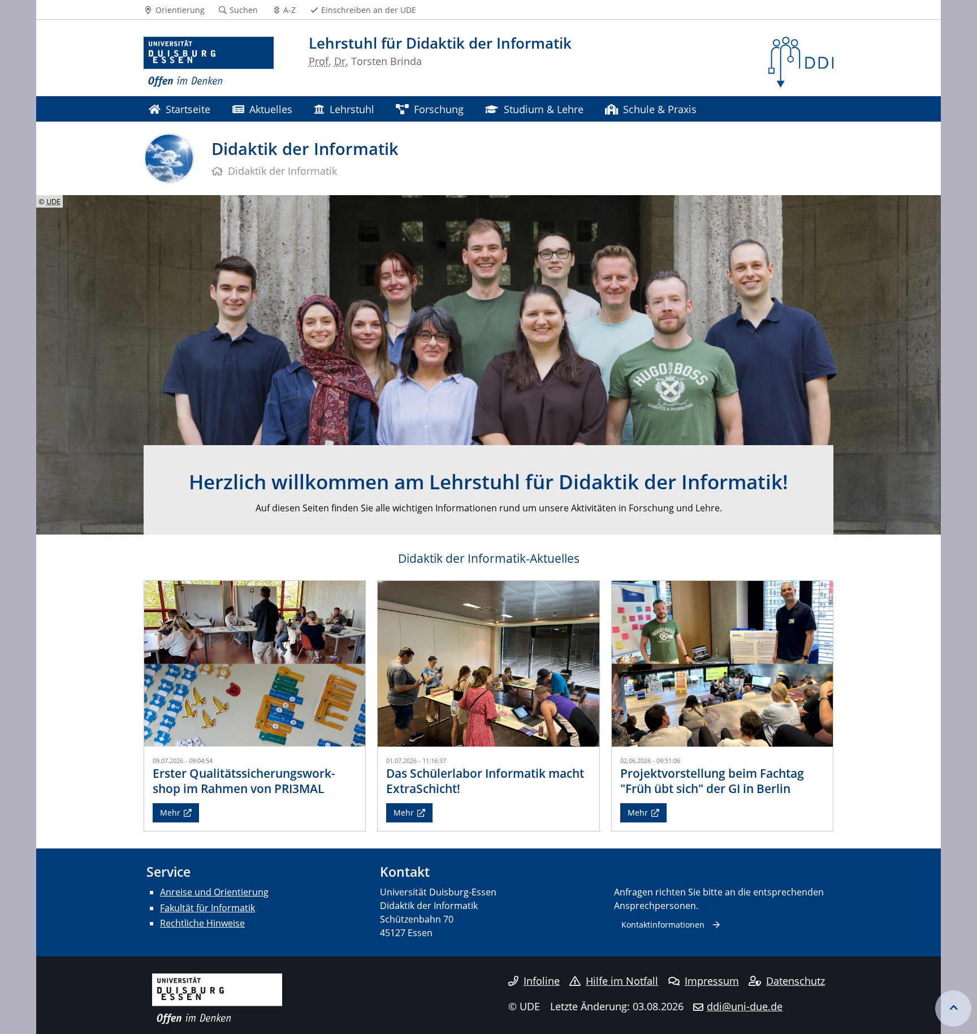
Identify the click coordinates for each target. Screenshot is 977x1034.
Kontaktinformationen (662, 924)
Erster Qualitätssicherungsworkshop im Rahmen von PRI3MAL (244, 780)
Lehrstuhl (352, 109)
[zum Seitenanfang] (953, 1008)
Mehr (170, 812)
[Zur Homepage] (209, 62)
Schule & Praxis (660, 109)
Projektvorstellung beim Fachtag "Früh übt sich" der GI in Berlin (712, 780)
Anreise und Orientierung (214, 892)
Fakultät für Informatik (207, 908)
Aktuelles (270, 109)
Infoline (542, 981)
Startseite (188, 109)
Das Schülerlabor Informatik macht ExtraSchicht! (485, 780)
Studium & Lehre (543, 109)
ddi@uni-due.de (745, 1006)
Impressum (712, 981)
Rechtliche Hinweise (202, 923)
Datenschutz (795, 981)
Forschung (439, 109)
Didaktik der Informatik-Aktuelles (489, 558)
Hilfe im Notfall (622, 981)
